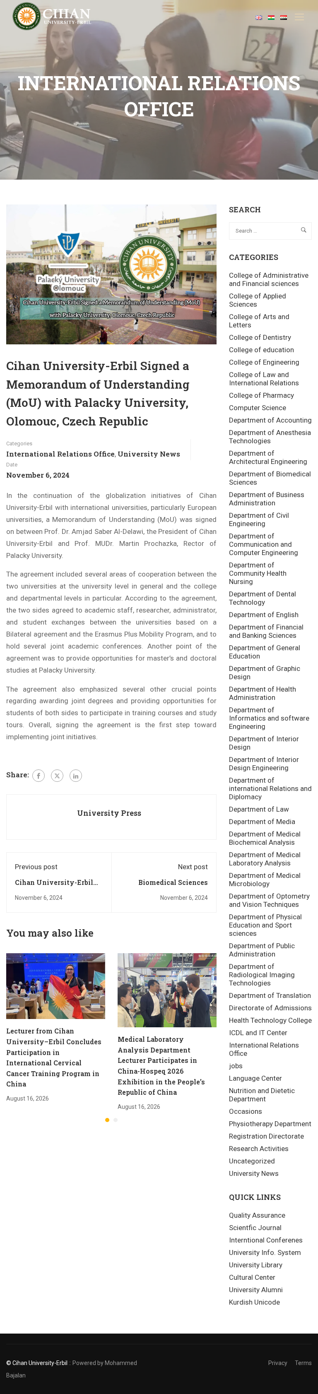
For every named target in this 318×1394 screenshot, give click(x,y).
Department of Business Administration (266, 498)
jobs (236, 1066)
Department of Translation (270, 995)
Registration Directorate (266, 1136)
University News (149, 454)
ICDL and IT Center (258, 1033)
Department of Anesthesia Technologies (270, 436)
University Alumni (256, 1290)
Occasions (245, 1111)
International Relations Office (60, 454)
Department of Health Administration (262, 693)
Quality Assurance (257, 1215)
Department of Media (262, 821)
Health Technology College (270, 1020)
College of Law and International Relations (264, 378)
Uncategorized (252, 1161)
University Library (255, 1265)
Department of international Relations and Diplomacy (270, 788)
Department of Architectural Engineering (268, 457)
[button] (107, 1120)
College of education (261, 350)
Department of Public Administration (262, 950)
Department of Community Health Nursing (258, 573)
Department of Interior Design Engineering (264, 763)
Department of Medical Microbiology (265, 879)
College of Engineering (264, 362)
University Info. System (265, 1252)
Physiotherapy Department (270, 1124)
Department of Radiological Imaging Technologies (262, 974)
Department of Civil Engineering (259, 519)
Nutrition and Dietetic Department (262, 1094)
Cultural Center (252, 1277)
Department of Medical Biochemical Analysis (265, 838)
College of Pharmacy (261, 395)
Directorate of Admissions (270, 1008)
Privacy (277, 1363)
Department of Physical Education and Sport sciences (265, 925)
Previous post (36, 867)
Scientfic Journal (255, 1227)
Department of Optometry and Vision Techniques (269, 900)
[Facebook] (38, 775)
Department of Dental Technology (262, 598)
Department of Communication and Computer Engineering (263, 544)
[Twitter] (57, 775)
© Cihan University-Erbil (36, 1363)
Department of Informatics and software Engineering (269, 718)
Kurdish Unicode (254, 1302)
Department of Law (259, 809)
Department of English (264, 614)
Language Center (255, 1078)
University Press (109, 813)
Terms (303, 1363)
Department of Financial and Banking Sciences (266, 631)
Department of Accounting (270, 420)
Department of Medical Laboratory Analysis (265, 859)
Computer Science (257, 408)
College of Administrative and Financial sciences (268, 279)
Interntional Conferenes (266, 1240)
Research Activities (259, 1148)
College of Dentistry (260, 337)
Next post (193, 867)
